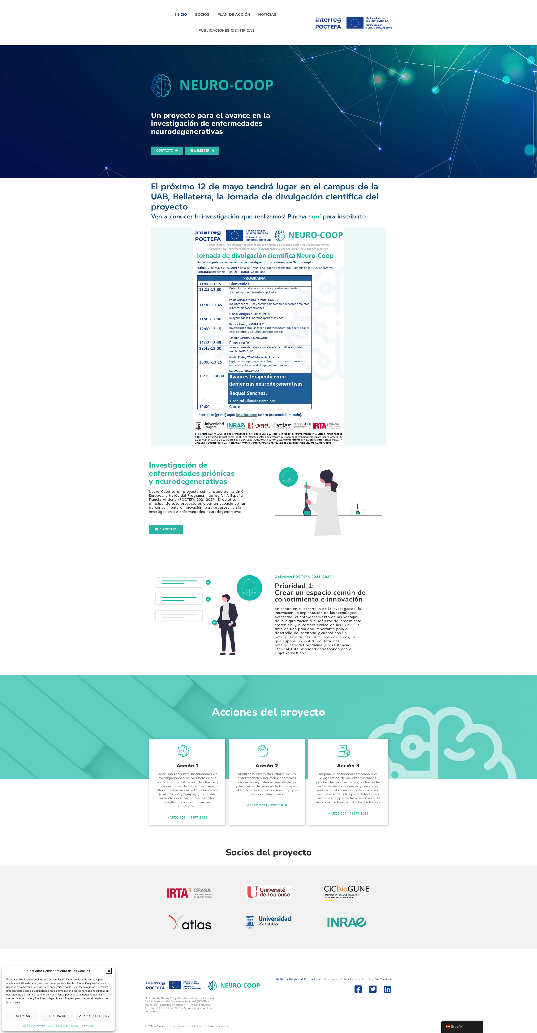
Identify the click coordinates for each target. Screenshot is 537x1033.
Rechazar (57, 1016)
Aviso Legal (87, 1025)
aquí (314, 216)
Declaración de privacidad (63, 1025)
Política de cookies (34, 1025)
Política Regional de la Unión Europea (307, 979)
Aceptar (23, 1016)
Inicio (181, 14)
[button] (109, 971)
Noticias (267, 14)
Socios (202, 14)
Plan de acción (234, 14)
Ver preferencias (94, 1016)
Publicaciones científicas (226, 30)
